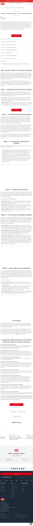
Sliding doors (3, 487)
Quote (12, 489)
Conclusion (4, 61)
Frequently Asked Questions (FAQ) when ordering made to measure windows (15, 63)
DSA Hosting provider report (5, 517)
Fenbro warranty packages (19, 517)
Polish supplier (18, 235)
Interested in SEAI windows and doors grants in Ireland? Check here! (16, 1)
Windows (2, 489)
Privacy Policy (17, 513)
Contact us (24, 459)
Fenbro (2, 7)
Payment (12, 491)
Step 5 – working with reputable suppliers (9, 55)
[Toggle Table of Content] (2, 39)
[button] (16, 442)
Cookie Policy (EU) (4, 515)
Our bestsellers (3, 491)
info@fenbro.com (6, 477)
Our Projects (24, 486)
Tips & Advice (15, 11)
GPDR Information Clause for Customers (22, 515)
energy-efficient (16, 228)
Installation (13, 494)
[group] (16, 432)
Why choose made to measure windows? (9, 41)
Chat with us (8, 459)
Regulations (3, 513)
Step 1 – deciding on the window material (9, 44)
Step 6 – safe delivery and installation (8, 58)
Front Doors (3, 486)
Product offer (13, 486)
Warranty (12, 496)
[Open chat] (31, 524)
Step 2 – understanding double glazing (9, 47)
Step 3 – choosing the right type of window (9, 50)
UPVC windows (10, 83)
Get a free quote (16, 35)
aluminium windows (25, 83)
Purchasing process (14, 487)
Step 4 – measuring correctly (7, 52)
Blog (4, 7)
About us (23, 489)
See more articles (16, 416)
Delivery (12, 492)
